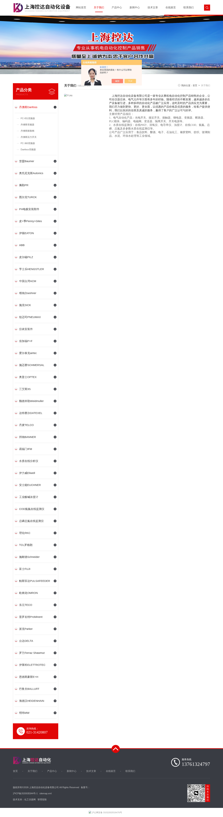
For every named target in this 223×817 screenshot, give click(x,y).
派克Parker (26, 628)
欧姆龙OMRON (28, 592)
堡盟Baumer (26, 161)
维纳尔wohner (27, 293)
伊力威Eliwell (27, 473)
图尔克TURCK (28, 197)
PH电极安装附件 (29, 209)
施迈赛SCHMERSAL (31, 365)
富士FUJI (24, 568)
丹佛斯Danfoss (28, 107)
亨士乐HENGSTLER (31, 269)
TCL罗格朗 (25, 544)
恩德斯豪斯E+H (28, 676)
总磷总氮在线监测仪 (31, 521)
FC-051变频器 (28, 118)
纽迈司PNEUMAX (30, 317)
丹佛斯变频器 (27, 124)
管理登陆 (42, 799)
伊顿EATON (26, 233)
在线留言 (171, 7)
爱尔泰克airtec (28, 353)
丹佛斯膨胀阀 (27, 130)
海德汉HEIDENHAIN (31, 700)
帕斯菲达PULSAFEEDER (34, 580)
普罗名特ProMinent (30, 616)
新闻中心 (135, 7)
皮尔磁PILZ (26, 257)
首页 (195, 85)
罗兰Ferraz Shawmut (32, 652)
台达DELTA (26, 640)
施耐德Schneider (29, 556)
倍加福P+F (25, 341)
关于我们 (99, 7)
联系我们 (188, 7)
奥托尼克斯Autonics (31, 173)
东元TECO (25, 604)
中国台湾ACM (27, 281)
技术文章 (153, 7)
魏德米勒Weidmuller (31, 401)
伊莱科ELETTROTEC (32, 664)
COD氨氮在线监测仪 (31, 509)
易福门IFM (25, 449)
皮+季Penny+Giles (30, 221)
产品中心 (117, 7)
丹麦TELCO (26, 425)
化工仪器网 (30, 799)
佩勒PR (23, 185)
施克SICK (25, 305)
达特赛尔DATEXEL (30, 413)
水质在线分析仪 (28, 461)
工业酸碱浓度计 (28, 497)
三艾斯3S (25, 389)
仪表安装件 (26, 329)
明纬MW (24, 712)
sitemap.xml (45, 793)
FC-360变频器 (28, 143)
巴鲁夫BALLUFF (29, 688)
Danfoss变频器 (28, 149)
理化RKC (24, 532)
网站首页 (81, 7)
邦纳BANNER (27, 437)
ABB (22, 245)
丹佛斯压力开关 (29, 137)
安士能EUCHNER (30, 485)
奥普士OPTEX (28, 377)
